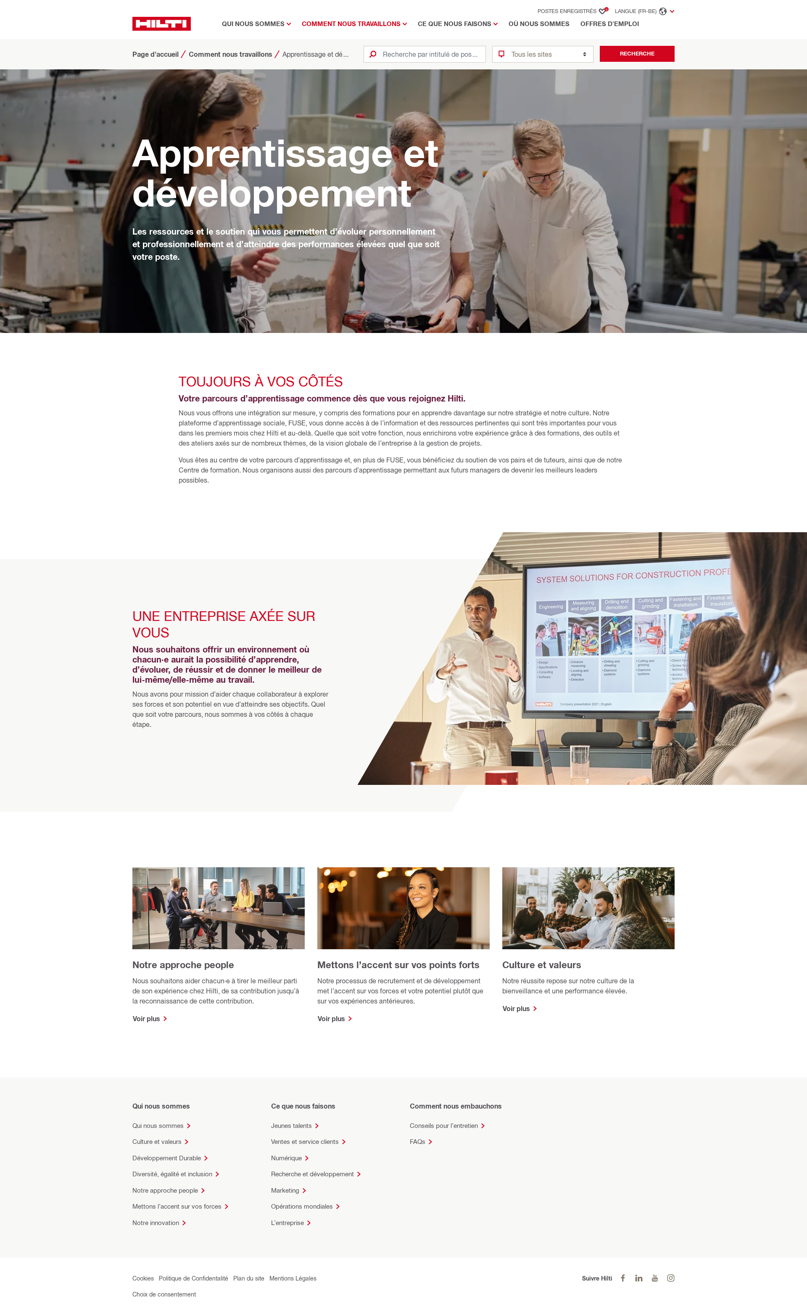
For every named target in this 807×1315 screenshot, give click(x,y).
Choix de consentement (164, 1294)
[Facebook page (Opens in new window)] (623, 1278)
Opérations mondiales (302, 1206)
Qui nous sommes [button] (253, 23)
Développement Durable (166, 1158)
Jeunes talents (291, 1125)
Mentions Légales (292, 1278)
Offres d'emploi (609, 23)
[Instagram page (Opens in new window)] (671, 1278)
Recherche (637, 53)
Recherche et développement (312, 1174)
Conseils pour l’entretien (444, 1125)
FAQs (417, 1141)
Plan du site (248, 1278)
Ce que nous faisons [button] (454, 23)
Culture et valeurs (157, 1141)
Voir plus (146, 1018)
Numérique (286, 1158)
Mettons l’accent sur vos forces (177, 1206)
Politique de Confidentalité (193, 1278)
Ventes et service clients (305, 1141)
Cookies (143, 1278)
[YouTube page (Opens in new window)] (655, 1278)
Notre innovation (155, 1222)
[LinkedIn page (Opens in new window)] (639, 1278)
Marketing (285, 1190)
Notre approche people (165, 1190)
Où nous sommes (539, 23)
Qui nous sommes (158, 1125)
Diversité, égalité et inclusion (172, 1174)
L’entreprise (287, 1222)
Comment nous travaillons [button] (351, 23)
